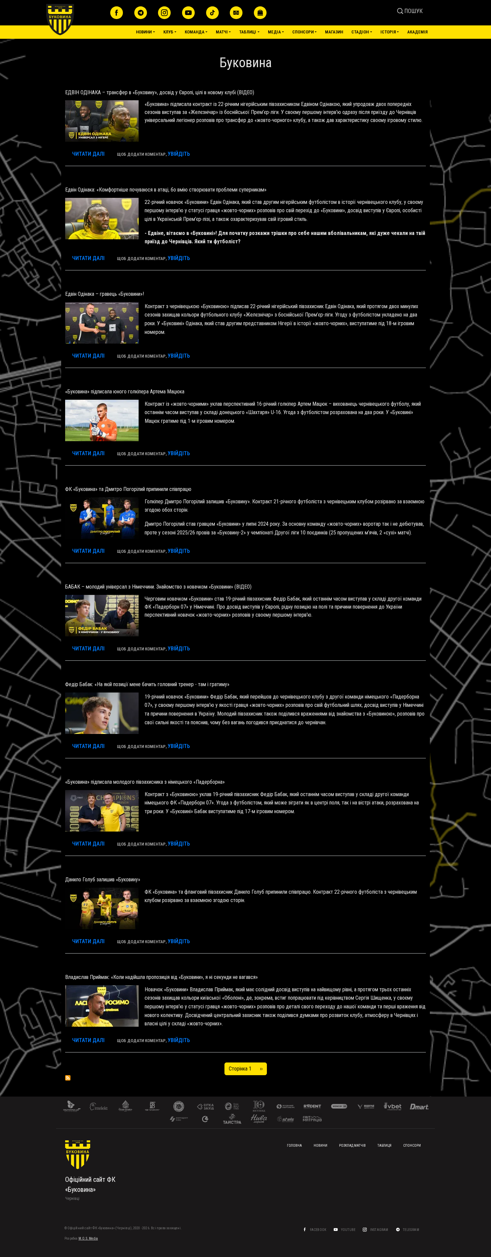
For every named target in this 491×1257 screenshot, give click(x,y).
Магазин (334, 31)
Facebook (318, 1230)
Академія (417, 31)
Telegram (411, 1230)
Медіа (274, 31)
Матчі (222, 31)
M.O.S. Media (88, 1238)
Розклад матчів (352, 1145)
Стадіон (360, 31)
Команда (194, 31)
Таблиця (384, 1145)
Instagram (379, 1230)
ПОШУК (413, 10)
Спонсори (303, 31)
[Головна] (75, 19)
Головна (294, 1145)
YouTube (348, 1230)
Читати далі (88, 154)
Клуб (168, 31)
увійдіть (179, 154)
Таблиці (247, 31)
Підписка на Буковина (67, 1078)
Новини (144, 31)
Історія (388, 31)
